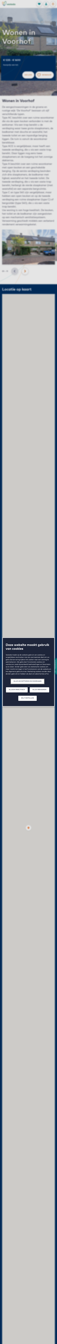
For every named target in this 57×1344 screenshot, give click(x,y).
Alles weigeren (39, 689)
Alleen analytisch (17, 689)
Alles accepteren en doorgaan (27, 681)
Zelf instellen (27, 698)
